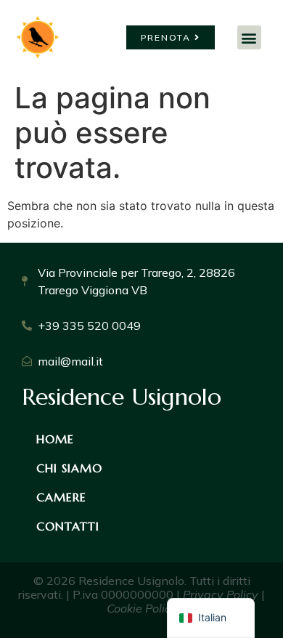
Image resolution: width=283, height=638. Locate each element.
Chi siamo (69, 468)
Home (55, 439)
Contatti (67, 526)
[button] (249, 37)
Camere (61, 497)
